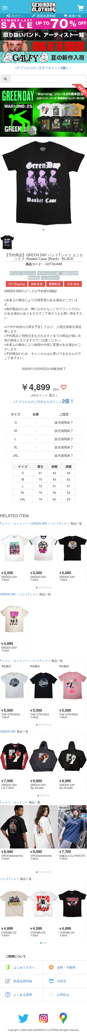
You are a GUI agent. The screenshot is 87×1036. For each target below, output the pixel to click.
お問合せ (63, 994)
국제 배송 (73, 284)
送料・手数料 (66, 967)
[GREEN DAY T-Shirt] (14, 548)
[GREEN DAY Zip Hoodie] (43, 756)
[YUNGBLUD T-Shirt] (14, 903)
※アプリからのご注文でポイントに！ (43, 67)
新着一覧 (74, 15)
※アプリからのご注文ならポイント (44, 401)
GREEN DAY (70, 273)
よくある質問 (22, 994)
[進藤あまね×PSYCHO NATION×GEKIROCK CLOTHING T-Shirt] (72, 826)
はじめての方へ (24, 967)
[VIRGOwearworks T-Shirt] (14, 826)
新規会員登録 (46, 15)
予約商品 (34, 278)
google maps (63, 1018)
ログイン (17, 15)
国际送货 (37, 284)
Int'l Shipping (16, 284)
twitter (23, 1018)
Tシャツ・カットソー (23, 273)
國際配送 (54, 284)
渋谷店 (61, 981)
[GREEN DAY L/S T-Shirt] (14, 756)
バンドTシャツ (50, 278)
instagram (43, 1018)
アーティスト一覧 (49, 273)
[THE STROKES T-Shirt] (14, 685)
